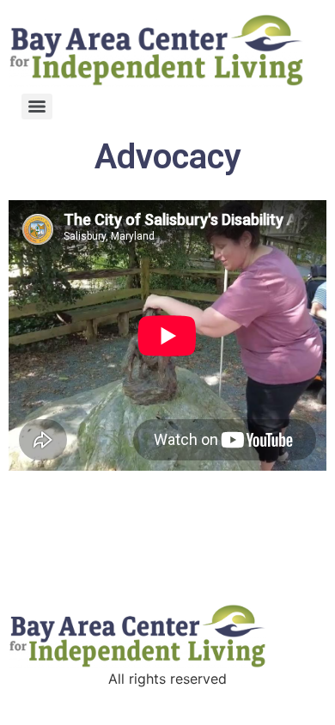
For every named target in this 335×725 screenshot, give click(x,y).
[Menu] (36, 106)
